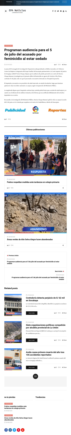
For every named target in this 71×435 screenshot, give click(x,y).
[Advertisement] (35, 29)
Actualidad (8, 45)
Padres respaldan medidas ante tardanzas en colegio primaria (33, 182)
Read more (32, 313)
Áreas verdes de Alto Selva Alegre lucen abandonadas (30, 239)
